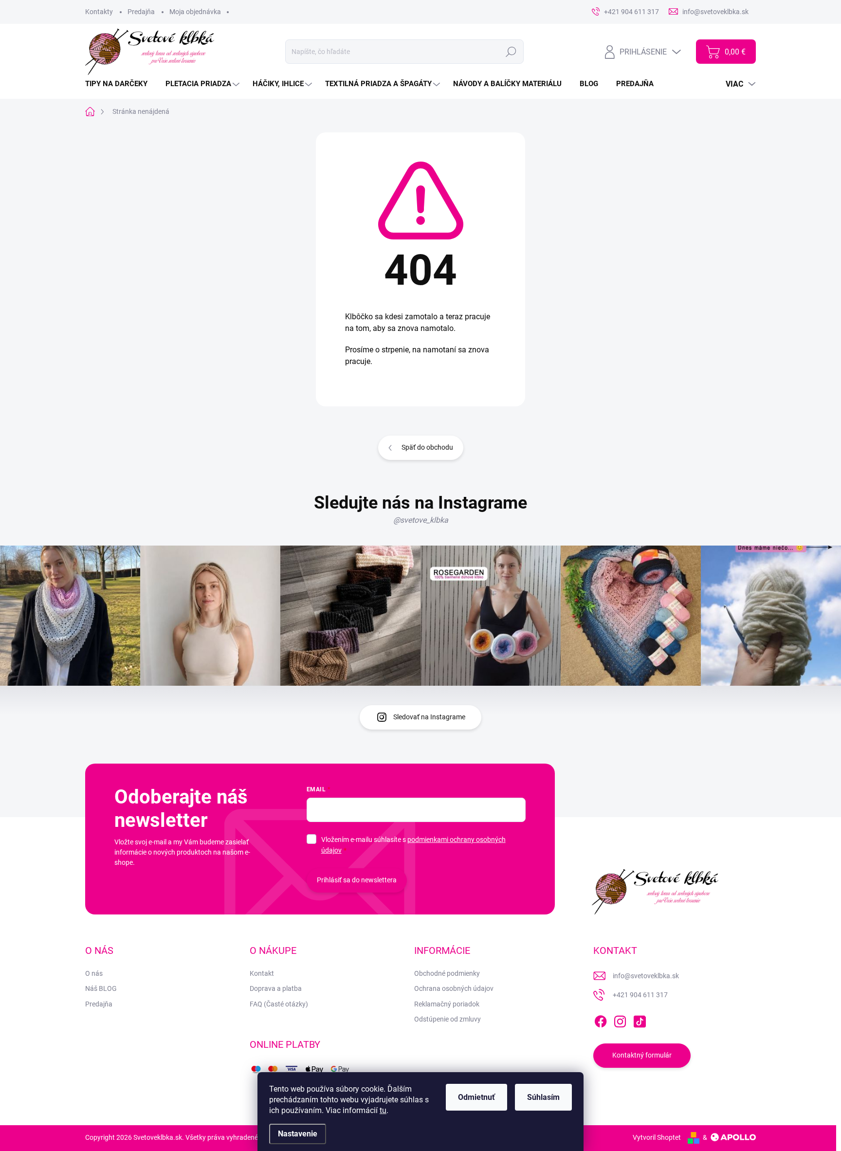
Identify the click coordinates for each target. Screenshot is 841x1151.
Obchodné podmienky (447, 973)
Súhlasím (543, 1097)
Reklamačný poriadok (446, 1004)
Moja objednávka (195, 12)
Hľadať (511, 51)
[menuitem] (120, 84)
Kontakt (262, 973)
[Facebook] (600, 1019)
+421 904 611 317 (640, 995)
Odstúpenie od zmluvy (447, 1019)
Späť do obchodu (427, 447)
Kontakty (99, 12)
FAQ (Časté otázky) (279, 1004)
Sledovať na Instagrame (429, 717)
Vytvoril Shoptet (657, 1137)
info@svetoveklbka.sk (646, 976)
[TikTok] (639, 1019)
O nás (94, 973)
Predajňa (141, 12)
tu (383, 1110)
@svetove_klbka (420, 520)
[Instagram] (620, 1019)
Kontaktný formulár (642, 1055)
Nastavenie (297, 1133)
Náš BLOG (101, 988)
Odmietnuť (476, 1097)
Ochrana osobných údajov (454, 988)
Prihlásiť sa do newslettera (357, 880)
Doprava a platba (276, 988)
